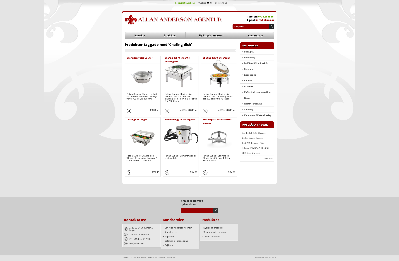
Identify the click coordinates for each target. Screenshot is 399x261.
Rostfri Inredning (253, 103)
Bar (243, 133)
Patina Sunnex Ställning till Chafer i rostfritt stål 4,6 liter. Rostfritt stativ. (217, 158)
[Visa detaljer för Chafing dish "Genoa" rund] (219, 73)
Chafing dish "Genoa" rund (216, 57)
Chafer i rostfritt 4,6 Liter (139, 57)
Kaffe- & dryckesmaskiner (257, 92)
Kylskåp (245, 148)
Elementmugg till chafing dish (180, 119)
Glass (247, 98)
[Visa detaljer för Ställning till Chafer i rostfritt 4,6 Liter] (219, 135)
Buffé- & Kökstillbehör (256, 63)
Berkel (249, 133)
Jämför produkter (211, 236)
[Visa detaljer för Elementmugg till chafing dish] (181, 135)
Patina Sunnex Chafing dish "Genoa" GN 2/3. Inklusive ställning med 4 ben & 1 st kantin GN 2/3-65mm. (181, 97)
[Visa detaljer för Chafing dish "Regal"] (142, 135)
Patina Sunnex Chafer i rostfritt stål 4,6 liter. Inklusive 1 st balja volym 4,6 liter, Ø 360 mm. (142, 96)
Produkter (170, 35)
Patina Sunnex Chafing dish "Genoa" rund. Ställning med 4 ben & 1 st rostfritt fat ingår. (218, 96)
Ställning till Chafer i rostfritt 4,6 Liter (218, 121)
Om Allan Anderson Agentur (178, 227)
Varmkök (248, 86)
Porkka (255, 148)
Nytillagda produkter (211, 35)
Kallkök (248, 80)
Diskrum (248, 69)
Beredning (249, 57)
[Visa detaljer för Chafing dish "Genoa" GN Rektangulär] (181, 73)
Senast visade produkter (215, 232)
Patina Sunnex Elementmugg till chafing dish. (180, 157)
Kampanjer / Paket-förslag (258, 115)
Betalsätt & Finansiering (176, 241)
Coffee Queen (248, 138)
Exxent (246, 143)
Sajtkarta (169, 245)
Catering (248, 109)
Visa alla (268, 158)
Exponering (250, 75)
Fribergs (255, 143)
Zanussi (256, 153)
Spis (249, 153)
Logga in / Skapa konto (185, 3)
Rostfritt (265, 148)
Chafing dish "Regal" (137, 119)
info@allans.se (265, 20)
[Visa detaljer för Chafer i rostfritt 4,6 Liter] (142, 73)
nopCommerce (270, 257)
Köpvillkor (169, 236)
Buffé (255, 133)
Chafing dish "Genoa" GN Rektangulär (177, 59)
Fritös (262, 143)
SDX (244, 153)
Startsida (139, 35)
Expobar (259, 138)
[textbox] (251, 26)
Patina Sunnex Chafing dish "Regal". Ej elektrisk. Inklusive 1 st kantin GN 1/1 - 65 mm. (142, 158)
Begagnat (249, 51)
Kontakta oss (255, 35)
